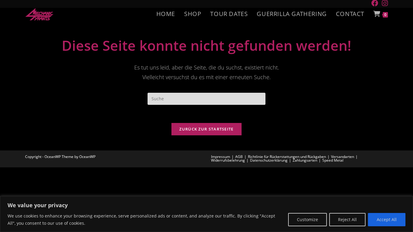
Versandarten (342, 156)
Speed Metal (332, 160)
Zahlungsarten (305, 160)
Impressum (220, 156)
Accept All (387, 219)
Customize (307, 219)
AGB (239, 156)
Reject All (347, 219)
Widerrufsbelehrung (228, 160)
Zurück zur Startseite (206, 129)
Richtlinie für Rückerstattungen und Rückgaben (287, 156)
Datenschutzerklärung (269, 160)
